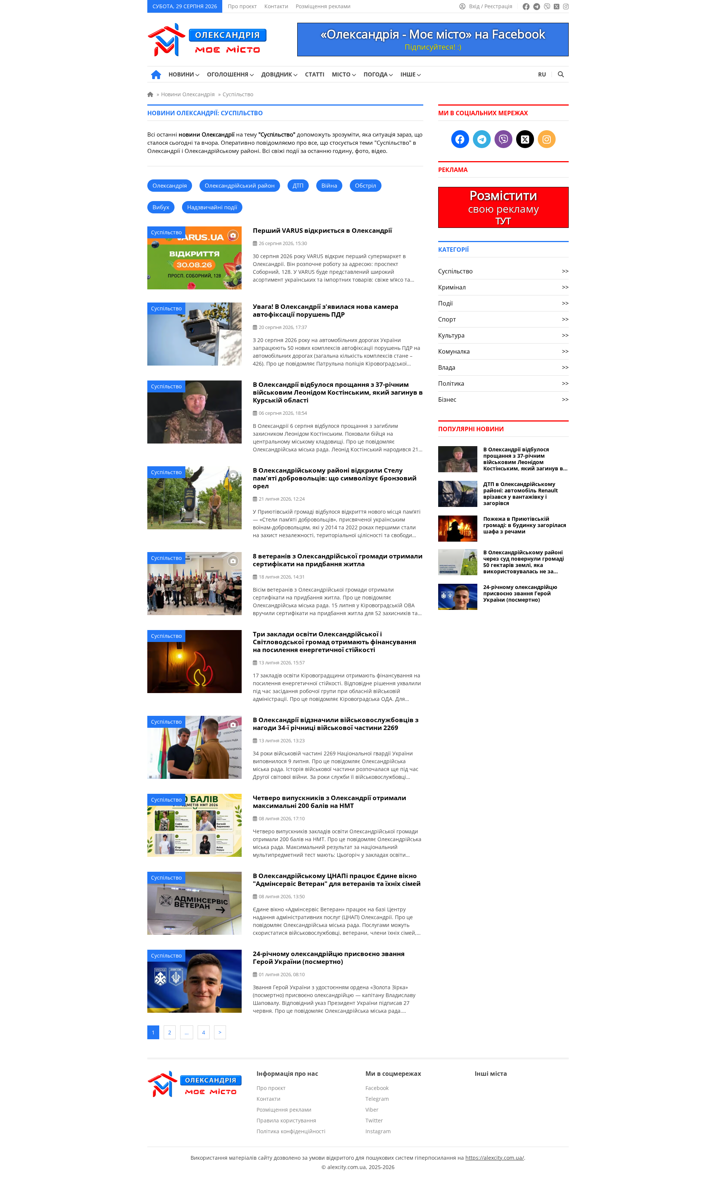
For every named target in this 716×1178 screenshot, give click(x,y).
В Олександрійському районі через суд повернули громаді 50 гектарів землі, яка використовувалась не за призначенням (523, 561)
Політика (503, 383)
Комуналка (503, 351)
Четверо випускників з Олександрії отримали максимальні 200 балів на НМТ (329, 801)
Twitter (374, 1120)
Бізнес (503, 399)
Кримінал (503, 287)
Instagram (378, 1131)
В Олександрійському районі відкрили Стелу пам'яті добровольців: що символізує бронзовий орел (335, 478)
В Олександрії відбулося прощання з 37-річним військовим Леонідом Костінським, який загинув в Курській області (338, 392)
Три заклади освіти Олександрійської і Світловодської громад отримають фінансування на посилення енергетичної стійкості (334, 642)
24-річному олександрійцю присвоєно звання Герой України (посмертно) (329, 957)
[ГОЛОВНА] (156, 74)
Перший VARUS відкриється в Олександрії (322, 230)
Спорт (503, 319)
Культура (503, 335)
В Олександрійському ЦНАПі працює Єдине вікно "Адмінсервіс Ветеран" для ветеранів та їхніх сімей (337, 879)
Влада (503, 367)
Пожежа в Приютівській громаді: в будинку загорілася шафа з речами (524, 525)
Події (503, 303)
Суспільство (166, 232)
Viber (372, 1109)
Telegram (377, 1098)
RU (542, 74)
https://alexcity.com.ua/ (494, 1157)
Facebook (377, 1087)
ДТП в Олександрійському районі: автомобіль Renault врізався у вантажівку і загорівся (520, 493)
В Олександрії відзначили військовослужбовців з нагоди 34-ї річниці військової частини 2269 (335, 723)
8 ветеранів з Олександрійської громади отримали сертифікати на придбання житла (338, 560)
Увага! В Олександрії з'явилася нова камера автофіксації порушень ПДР (325, 310)
